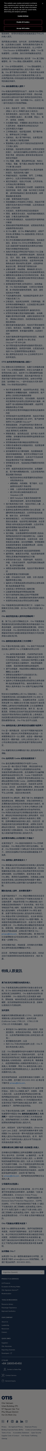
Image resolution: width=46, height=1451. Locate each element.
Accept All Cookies (23, 28)
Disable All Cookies (23, 22)
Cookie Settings (23, 16)
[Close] (42, 3)
